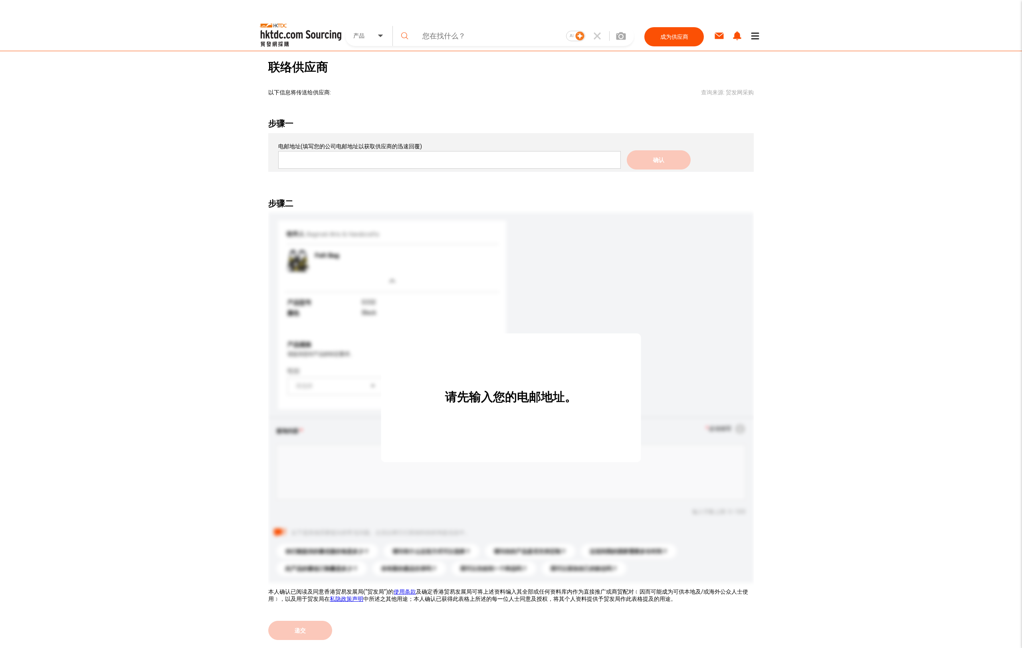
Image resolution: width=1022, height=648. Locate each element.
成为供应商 (674, 37)
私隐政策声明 (346, 599)
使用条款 (405, 591)
